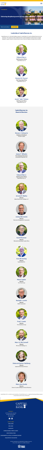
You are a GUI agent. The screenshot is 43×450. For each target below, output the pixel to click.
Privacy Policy (15, 442)
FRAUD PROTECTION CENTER (11, 437)
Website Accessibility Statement (24, 442)
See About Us (4, 9)
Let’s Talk (14, 26)
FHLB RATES (10, 428)
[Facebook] (9, 418)
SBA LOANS (11, 426)
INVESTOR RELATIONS (11, 433)
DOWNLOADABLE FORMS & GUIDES (11, 430)
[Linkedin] (12, 418)
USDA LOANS (10, 423)
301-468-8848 (11, 416)
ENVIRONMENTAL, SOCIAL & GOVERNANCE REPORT (11, 435)
